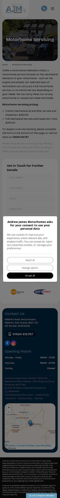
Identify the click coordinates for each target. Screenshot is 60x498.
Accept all (30, 275)
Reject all (30, 260)
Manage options (30, 267)
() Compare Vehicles (43, 495)
